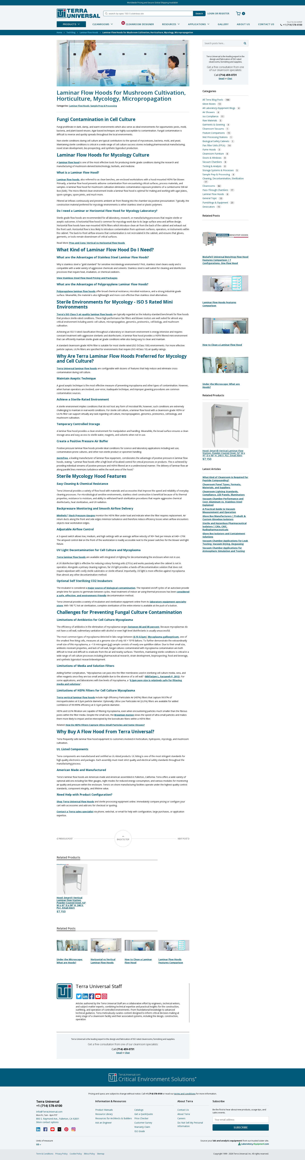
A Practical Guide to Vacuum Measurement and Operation (219, 510)
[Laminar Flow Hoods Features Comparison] (174, 954)
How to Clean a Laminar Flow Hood (222, 344)
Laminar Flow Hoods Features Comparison (171, 961)
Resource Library (104, 1114)
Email (119, 1052)
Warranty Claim (142, 1126)
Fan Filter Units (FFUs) (214, 145)
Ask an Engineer (103, 1122)
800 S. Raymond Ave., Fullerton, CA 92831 (57, 1118)
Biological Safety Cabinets (216, 141)
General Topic (210, 198)
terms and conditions (185, 1093)
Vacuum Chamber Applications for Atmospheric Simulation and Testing (224, 549)
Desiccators (209, 206)
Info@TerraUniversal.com (49, 1111)
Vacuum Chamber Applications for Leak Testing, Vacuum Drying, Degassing (225, 542)
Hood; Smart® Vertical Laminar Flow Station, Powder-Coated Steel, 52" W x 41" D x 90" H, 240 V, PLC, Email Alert (71, 902)
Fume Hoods (209, 149)
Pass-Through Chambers (215, 189)
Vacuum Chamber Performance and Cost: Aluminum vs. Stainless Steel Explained (223, 501)
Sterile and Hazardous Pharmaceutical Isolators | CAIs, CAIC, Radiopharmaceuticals (225, 526)
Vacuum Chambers (212, 161)
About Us (243, 24)
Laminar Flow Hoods (89, 32)
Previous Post (66, 838)
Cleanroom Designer (138, 24)
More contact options (47, 1122)
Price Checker (141, 1118)
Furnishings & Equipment (215, 202)
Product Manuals (104, 1109)
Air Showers (209, 112)
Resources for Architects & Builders (113, 1118)
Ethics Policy (89, 1153)
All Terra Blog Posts (213, 99)
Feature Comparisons (214, 132)
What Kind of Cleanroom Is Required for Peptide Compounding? (225, 479)
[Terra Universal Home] (78, 13)
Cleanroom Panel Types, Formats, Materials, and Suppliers (222, 486)
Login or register (218, 13)
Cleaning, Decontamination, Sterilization (223, 178)
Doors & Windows (212, 157)
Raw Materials (210, 120)
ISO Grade (139, 1131)
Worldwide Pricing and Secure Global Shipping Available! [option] (152, 2)
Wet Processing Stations (215, 137)
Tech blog (70, 32)
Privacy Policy (61, 1153)
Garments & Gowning (214, 124)
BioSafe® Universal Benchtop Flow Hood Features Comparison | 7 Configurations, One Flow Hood (225, 260)
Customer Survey (143, 1122)
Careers (181, 1118)
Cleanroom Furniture (213, 153)
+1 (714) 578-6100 (292, 24)
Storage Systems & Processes (218, 170)
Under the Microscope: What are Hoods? (70, 961)
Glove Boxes (209, 103)
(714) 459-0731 (125, 1049)
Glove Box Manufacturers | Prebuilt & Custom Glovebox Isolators (224, 518)
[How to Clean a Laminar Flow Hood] (140, 954)
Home (59, 32)
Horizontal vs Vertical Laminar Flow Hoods (103, 961)
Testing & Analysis (212, 166)
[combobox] (225, 43)
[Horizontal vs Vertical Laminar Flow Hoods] (106, 954)
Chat (127, 1052)
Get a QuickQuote (143, 1114)
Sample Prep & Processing (103, 105)
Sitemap (100, 1153)
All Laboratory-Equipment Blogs (219, 108)
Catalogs (138, 1109)
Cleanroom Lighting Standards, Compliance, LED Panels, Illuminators (224, 493)
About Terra (183, 1114)
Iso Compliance (210, 116)
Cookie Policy (76, 1153)
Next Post (183, 838)
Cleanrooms (209, 185)
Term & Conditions (44, 1153)
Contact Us (266, 24)
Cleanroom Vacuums (213, 128)
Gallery (223, 24)
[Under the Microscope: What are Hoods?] (72, 954)
